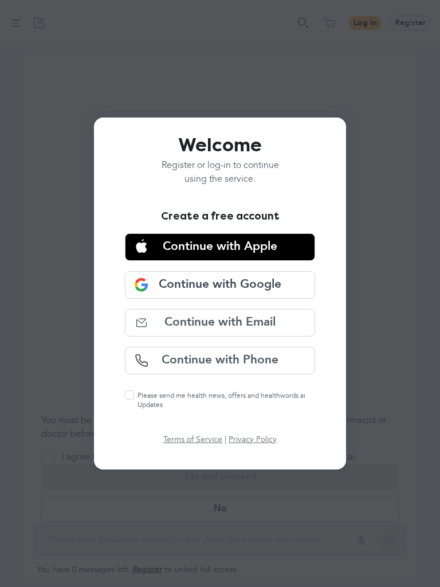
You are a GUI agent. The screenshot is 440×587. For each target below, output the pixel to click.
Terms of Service (192, 440)
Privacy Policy (253, 440)
